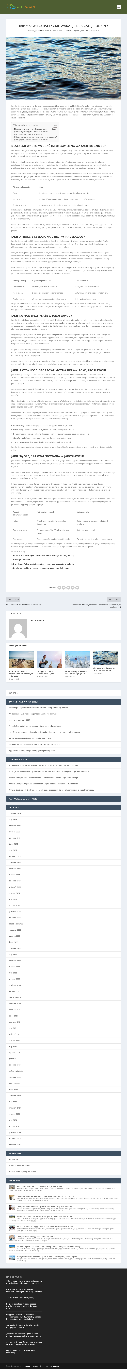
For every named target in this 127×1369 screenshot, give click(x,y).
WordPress (54, 1366)
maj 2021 (13, 1028)
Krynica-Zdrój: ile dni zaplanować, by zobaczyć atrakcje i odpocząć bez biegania (43, 765)
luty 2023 (13, 899)
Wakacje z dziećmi (21, 559)
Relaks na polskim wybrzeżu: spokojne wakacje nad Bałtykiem (41, 568)
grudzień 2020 (15, 1059)
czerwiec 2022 (15, 948)
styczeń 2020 (14, 1126)
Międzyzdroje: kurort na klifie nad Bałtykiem (104, 669)
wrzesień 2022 (15, 930)
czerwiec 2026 (15, 813)
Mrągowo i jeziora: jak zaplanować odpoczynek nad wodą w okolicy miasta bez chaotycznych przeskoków (23, 1316)
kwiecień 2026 (15, 825)
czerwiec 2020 (15, 1095)
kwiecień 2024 (15, 868)
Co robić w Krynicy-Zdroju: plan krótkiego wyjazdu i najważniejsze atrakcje (24, 1343)
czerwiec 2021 (15, 1022)
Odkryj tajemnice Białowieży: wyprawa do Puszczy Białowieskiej (44, 1206)
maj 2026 (13, 819)
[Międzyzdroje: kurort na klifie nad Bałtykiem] (105, 658)
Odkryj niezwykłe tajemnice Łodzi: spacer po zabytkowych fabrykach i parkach (24, 1282)
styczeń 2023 (14, 905)
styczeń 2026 (14, 832)
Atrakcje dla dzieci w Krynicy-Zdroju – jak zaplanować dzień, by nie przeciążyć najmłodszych (49, 771)
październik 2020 (16, 1071)
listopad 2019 (14, 1138)
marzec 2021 (14, 1040)
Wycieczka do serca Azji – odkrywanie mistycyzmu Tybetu (22, 1326)
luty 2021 (13, 1046)
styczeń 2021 (14, 1052)
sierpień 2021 (14, 1010)
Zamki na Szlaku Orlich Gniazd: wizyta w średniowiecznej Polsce (44, 1216)
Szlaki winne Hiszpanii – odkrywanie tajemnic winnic (39, 1186)
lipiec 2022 (13, 942)
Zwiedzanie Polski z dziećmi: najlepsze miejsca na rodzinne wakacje (43, 564)
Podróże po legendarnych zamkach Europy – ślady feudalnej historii (38, 707)
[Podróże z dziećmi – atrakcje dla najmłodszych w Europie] (21, 659)
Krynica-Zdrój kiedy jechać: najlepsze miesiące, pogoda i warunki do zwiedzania (43, 784)
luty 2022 (13, 973)
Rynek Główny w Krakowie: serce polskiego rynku (77, 672)
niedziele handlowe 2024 (19, 720)
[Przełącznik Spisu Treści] (54, 125)
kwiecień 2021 (15, 1034)
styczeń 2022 (14, 979)
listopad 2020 (14, 1065)
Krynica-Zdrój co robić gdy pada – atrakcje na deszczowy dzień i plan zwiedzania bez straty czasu (51, 790)
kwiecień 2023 (15, 887)
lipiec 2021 (13, 1016)
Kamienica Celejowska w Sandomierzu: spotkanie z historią (34, 744)
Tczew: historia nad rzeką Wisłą (20, 1298)
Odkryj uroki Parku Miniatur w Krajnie (45, 672)
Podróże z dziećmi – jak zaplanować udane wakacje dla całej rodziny (43, 555)
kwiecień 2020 (15, 1108)
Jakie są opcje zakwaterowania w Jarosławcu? (31, 140)
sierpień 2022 (14, 936)
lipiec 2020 (13, 1089)
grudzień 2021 (15, 985)
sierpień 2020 (14, 1083)
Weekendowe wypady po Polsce (22, 1171)
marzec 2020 (14, 1114)
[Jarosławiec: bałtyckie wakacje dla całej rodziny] (63, 68)
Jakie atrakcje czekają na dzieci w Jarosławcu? (31, 132)
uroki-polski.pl (45, 30)
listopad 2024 (14, 856)
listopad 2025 (14, 838)
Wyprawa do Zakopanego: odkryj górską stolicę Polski (32, 750)
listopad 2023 (14, 881)
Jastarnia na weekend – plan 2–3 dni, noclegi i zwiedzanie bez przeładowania (23, 1334)
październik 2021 (16, 997)
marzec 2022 (14, 966)
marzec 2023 (14, 893)
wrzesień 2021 (15, 1003)
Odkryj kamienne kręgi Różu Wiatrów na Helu (36, 1236)
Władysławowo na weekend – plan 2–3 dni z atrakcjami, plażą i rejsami (47, 1256)
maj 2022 (13, 954)
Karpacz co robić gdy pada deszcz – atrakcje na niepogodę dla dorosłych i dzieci (22, 1306)
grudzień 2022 (15, 911)
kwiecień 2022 (15, 960)
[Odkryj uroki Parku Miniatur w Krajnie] (49, 659)
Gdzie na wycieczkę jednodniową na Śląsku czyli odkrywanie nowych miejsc (49, 1246)
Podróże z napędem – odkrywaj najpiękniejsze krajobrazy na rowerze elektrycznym (45, 732)
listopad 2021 (14, 991)
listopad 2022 (14, 917)
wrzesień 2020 (15, 1077)
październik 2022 (16, 924)
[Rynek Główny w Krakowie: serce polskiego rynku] (77, 659)
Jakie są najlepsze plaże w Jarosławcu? (28, 134)
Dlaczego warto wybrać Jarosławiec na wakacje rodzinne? (35, 129)
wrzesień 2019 (15, 1144)
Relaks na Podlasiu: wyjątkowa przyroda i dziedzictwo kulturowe (45, 1226)
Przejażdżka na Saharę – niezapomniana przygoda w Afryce (35, 726)
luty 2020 (13, 1120)
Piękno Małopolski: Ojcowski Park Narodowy (20, 1351)
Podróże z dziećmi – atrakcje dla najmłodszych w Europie (21, 673)
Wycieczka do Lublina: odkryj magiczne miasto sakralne (33, 714)
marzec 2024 (14, 874)
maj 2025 (13, 850)
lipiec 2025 (13, 844)
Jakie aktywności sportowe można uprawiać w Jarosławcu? (35, 137)
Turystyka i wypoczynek (74, 30)
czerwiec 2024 (15, 862)
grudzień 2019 (15, 1132)
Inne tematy (14, 1159)
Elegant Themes (31, 1366)
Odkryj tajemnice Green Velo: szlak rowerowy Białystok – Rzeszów (45, 1196)
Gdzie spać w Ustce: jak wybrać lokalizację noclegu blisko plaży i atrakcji (24, 1290)
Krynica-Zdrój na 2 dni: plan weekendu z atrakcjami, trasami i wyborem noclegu (43, 777)
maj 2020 (13, 1102)
